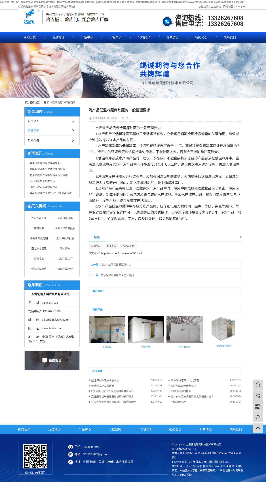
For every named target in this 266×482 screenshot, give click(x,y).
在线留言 (172, 37)
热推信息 (204, 6)
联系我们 (230, 37)
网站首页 (30, 37)
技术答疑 (33, 140)
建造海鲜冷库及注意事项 (105, 380)
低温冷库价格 (39, 268)
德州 (234, 466)
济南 (222, 466)
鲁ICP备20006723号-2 (184, 449)
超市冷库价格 (65, 218)
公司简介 (144, 37)
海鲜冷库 (95, 246)
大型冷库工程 (65, 258)
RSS (237, 6)
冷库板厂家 (191, 453)
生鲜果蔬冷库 (178, 402)
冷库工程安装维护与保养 (44, 187)
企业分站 (216, 6)
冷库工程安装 (219, 453)
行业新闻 (70, 102)
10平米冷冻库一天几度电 (185, 380)
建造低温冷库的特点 (102, 385)
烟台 (211, 466)
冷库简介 (65, 248)
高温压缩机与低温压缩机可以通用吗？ (112, 396)
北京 (193, 466)
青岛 (205, 466)
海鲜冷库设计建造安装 (183, 385)
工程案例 (115, 37)
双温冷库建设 (65, 268)
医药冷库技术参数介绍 (42, 181)
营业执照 (224, 462)
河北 (199, 466)
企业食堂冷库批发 (65, 228)
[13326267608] (258, 395)
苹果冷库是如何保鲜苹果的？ (46, 163)
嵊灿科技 (213, 462)
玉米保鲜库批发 (65, 238)
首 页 (46, 102)
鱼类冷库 (39, 258)
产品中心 (87, 37)
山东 (188, 466)
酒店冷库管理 (39, 248)
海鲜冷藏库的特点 (181, 391)
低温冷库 (111, 246)
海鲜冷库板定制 (39, 238)
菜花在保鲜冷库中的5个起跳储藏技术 (51, 193)
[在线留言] (258, 417)
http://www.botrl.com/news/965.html (121, 253)
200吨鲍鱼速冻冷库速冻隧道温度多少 (112, 391)
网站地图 (228, 6)
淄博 (228, 466)
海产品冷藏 (128, 246)
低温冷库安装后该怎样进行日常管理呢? (113, 402)
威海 (216, 466)
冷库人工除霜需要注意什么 (116, 264)
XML (245, 6)
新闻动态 (201, 37)
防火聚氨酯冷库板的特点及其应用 (49, 175)
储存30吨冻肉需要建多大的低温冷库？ (192, 396)
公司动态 (33, 121)
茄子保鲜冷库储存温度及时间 (117, 275)
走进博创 (58, 37)
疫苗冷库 (39, 228)
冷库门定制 (204, 453)
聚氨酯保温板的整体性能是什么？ (49, 169)
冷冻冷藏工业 (39, 218)
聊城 (240, 466)
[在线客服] (258, 385)
